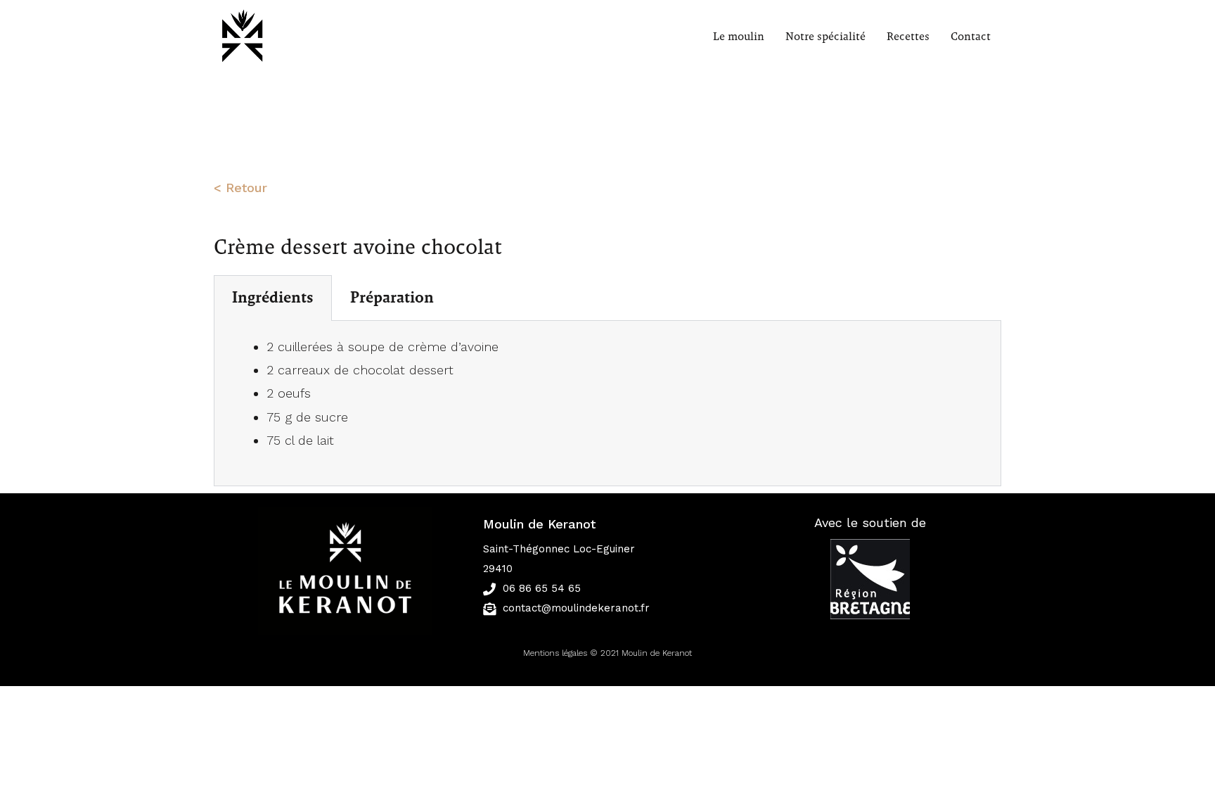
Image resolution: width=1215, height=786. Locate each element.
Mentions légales (555, 653)
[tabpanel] (607, 403)
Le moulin (738, 36)
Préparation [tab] (392, 297)
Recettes (908, 36)
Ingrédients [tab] (273, 297)
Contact (971, 36)
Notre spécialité (825, 36)
